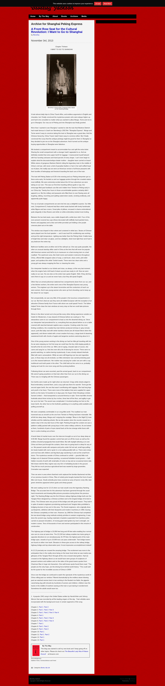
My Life (47, 667)
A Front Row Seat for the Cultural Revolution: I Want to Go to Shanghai (56, 30)
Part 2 (46, 607)
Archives (74, 16)
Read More (107, 3)
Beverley (36, 35)
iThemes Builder (124, 678)
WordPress (132, 681)
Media (84, 16)
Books (64, 16)
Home (32, 16)
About (55, 16)
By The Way (44, 16)
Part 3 (51, 610)
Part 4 (57, 612)
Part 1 (41, 607)
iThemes (133, 678)
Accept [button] (98, 3)
